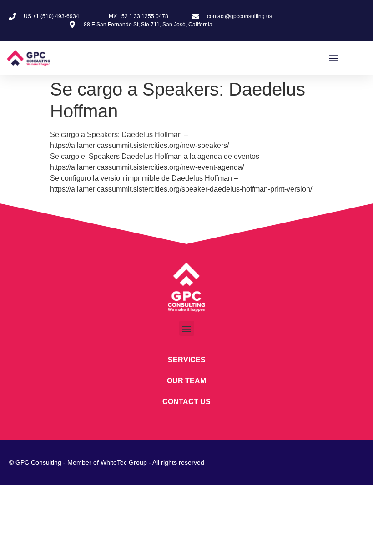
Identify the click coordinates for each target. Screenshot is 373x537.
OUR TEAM (186, 381)
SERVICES (187, 360)
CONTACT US (186, 401)
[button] (333, 57)
